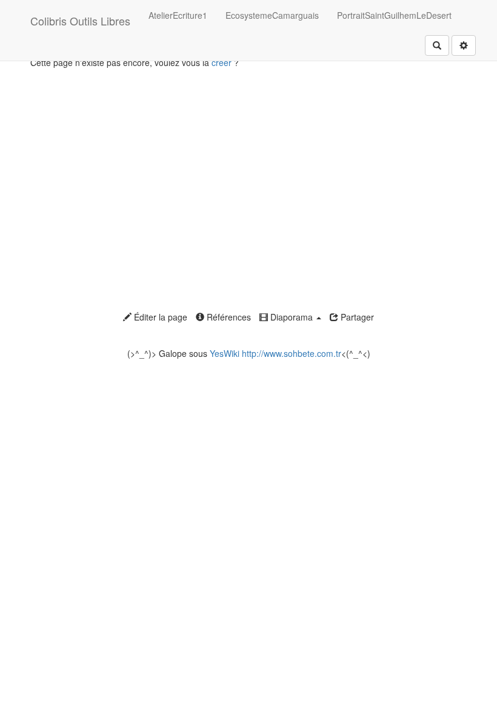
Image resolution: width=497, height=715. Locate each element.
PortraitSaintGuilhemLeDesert (394, 15)
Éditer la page (159, 317)
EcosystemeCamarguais (272, 15)
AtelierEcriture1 (177, 15)
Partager (356, 317)
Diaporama (291, 317)
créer (222, 62)
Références (227, 317)
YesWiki (224, 353)
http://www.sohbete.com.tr (291, 353)
